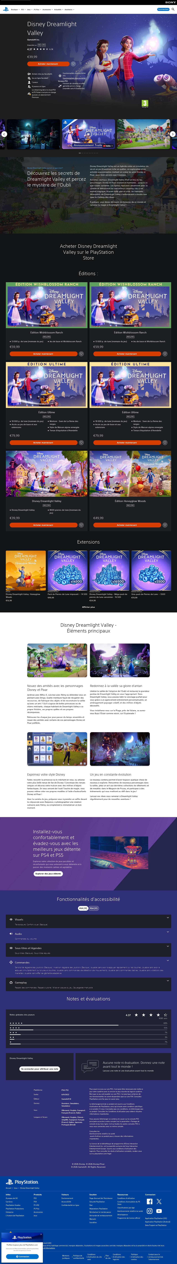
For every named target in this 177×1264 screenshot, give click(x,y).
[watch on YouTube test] (108, 146)
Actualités (57, 9)
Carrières (9, 1202)
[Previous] (4, 134)
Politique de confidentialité (78, 1256)
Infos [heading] (8, 1194)
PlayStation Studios (13, 1205)
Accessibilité (66, 1202)
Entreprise (9, 1212)
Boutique (14, 9)
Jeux (28, 9)
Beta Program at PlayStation (155, 1225)
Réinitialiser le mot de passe (100, 1212)
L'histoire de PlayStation (15, 1215)
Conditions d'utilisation (126, 1198)
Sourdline (93, 1222)
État (90, 1205)
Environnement (67, 1198)
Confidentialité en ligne (70, 1205)
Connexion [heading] (150, 1194)
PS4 (35, 1202)
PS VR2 (36, 1205)
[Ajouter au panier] (48, 64)
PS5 (22, 9)
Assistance (68, 9)
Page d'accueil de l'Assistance (100, 1198)
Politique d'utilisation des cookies (137, 1257)
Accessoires (47, 9)
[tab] (83, 908)
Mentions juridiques (66, 1256)
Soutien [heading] (93, 1194)
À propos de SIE (12, 1198)
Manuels (92, 1219)
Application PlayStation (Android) (157, 1222)
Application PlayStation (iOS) (156, 1218)
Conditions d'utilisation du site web (94, 1257)
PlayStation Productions (15, 1208)
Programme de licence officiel (128, 1218)
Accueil (8, 1188)
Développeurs (122, 1214)
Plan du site (108, 1256)
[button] (74, 78)
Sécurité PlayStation (97, 1202)
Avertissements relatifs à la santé (102, 1134)
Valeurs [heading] (65, 1194)
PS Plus (36, 9)
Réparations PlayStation (98, 1208)
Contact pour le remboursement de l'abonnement (155, 1257)
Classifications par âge (126, 1207)
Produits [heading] (38, 1194)
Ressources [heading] (122, 1194)
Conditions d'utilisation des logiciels (119, 1257)
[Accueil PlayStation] (5, 9)
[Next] (173, 134)
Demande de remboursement (100, 1215)
